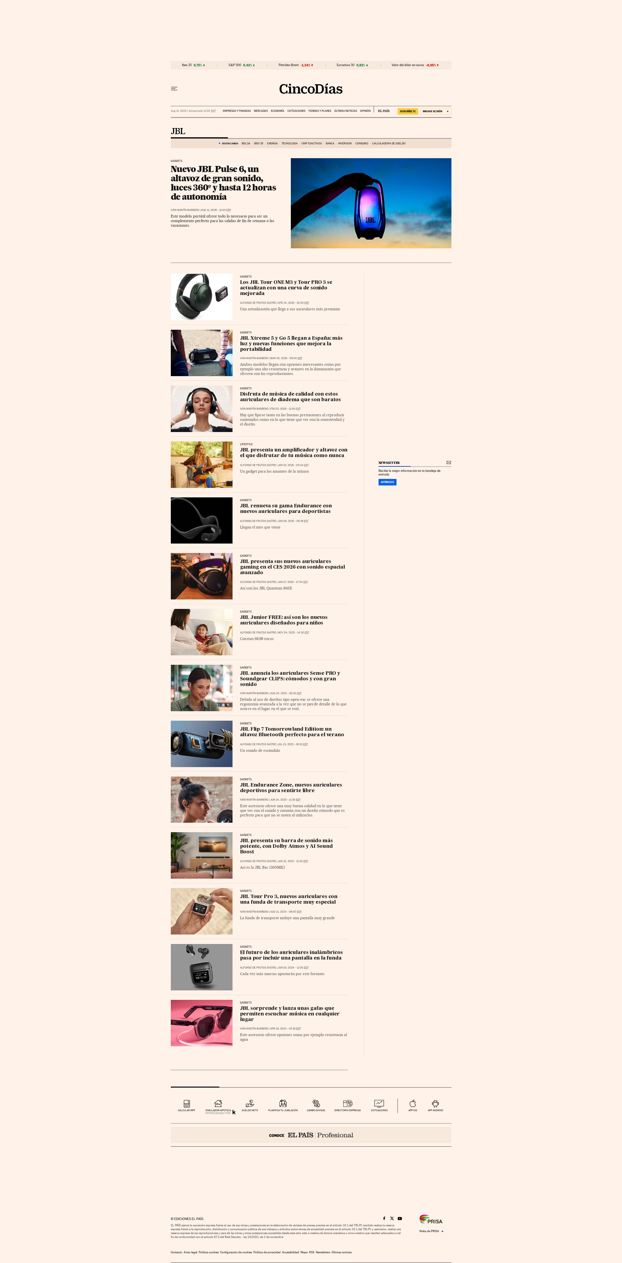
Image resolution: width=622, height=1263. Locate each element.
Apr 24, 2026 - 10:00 (293, 302)
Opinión (365, 110)
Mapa (304, 1252)
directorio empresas (347, 1110)
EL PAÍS (381, 109)
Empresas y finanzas (237, 110)
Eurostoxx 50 (345, 65)
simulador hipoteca (218, 1110)
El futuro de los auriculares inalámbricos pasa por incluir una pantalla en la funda (291, 955)
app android (435, 1110)
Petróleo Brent (289, 65)
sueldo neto (250, 1110)
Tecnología (290, 143)
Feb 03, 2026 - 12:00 (285, 408)
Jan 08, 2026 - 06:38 (293, 521)
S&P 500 (235, 65)
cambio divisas (316, 1110)
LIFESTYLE (246, 444)
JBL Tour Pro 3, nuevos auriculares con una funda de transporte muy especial (288, 899)
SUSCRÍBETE (408, 111)
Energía (272, 143)
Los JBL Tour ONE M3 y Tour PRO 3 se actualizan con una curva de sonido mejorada (286, 288)
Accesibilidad (290, 1252)
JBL (178, 131)
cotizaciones (379, 1110)
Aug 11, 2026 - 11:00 (216, 210)
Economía (277, 110)
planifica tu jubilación (283, 1110)
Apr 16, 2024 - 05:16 (285, 1028)
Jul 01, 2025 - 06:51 (293, 744)
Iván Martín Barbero (185, 210)
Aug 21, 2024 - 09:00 (286, 911)
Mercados (261, 110)
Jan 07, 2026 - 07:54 (293, 582)
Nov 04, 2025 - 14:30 (293, 632)
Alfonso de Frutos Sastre (258, 302)
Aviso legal (190, 1252)
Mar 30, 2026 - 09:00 (286, 358)
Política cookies (209, 1252)
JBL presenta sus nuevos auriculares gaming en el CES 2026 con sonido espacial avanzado (292, 567)
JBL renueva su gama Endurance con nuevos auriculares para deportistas (286, 509)
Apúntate (387, 482)
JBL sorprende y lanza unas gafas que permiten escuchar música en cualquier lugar (290, 1014)
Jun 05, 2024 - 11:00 (293, 967)
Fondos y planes (320, 110)
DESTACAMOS (230, 143)
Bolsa (246, 143)
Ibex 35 (187, 65)
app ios (412, 1110)
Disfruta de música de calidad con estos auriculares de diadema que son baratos (290, 397)
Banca (330, 143)
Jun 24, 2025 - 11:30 (285, 799)
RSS (311, 1252)
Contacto (176, 1252)
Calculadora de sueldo (389, 143)
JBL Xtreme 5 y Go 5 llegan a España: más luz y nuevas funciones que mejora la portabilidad (291, 344)
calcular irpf (186, 1110)
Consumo (361, 143)
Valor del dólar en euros (408, 65)
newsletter (389, 463)
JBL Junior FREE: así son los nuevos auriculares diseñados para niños (284, 620)
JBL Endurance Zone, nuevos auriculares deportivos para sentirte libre (291, 788)
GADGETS (176, 161)
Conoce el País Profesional (311, 1135)
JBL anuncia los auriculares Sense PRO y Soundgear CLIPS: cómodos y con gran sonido (290, 679)
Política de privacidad (267, 1252)
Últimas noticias (345, 110)
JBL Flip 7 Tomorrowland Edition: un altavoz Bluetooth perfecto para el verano (292, 732)
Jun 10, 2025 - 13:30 (293, 861)
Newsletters (323, 1252)
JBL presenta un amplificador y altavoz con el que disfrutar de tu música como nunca (294, 453)
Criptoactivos (312, 143)
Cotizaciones (296, 110)
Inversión (345, 143)
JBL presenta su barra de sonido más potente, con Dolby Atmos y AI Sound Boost (286, 847)
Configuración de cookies (236, 1252)
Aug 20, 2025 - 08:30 (286, 693)
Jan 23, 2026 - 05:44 (293, 465)
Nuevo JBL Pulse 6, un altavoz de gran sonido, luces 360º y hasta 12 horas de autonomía (223, 183)
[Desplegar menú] (174, 88)
